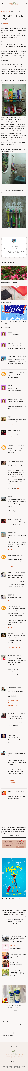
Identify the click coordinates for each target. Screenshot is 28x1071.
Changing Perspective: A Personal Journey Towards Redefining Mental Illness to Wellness (17, 973)
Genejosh (10, 791)
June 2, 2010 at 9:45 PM (17, 385)
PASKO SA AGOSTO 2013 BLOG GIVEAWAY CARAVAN (14, 1006)
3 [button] (14, 1010)
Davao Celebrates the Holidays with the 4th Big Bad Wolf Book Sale (18, 956)
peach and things (12, 705)
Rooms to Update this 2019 (8, 302)
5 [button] (16, 1010)
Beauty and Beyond (8, 1021)
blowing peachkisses (13, 703)
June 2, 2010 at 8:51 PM (17, 332)
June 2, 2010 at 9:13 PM (19, 372)
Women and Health (7, 1032)
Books (12, 935)
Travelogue (6, 1029)
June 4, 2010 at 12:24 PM (13, 737)
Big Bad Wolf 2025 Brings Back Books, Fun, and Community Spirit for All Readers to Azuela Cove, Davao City (18, 939)
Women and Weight (8, 1035)
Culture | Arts (14, 961)
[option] (14, 997)
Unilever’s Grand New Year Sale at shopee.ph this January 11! (13, 322)
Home (11, 1046)
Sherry (10, 332)
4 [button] (15, 1010)
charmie (10, 533)
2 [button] (13, 1010)
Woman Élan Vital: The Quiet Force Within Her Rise (17, 947)
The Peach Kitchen (13, 700)
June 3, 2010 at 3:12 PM (16, 519)
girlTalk (10, 437)
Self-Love (13, 945)
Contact (16, 1046)
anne (9, 606)
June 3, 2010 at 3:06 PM (19, 497)
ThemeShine (18, 1067)
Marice (10, 633)
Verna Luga (11, 356)
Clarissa (10, 497)
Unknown (11, 372)
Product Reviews (19, 1027)
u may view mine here (14, 647)
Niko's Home (11, 783)
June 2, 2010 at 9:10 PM (21, 356)
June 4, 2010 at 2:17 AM (18, 655)
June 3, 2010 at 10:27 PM (16, 606)
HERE (19, 488)
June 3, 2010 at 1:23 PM (19, 445)
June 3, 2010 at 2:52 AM (16, 417)
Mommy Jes (11, 572)
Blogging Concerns (8, 1024)
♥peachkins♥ (12, 687)
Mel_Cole (12, 735)
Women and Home (6, 11)
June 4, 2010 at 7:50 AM (20, 713)
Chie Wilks (11, 714)
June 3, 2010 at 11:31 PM (17, 633)
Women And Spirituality (17, 1029)
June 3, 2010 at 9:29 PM (20, 572)
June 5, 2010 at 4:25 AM (19, 791)
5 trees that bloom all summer (9, 282)
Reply (11, 337)
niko (9, 751)
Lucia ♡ (10, 655)
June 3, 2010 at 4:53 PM (18, 532)
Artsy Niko (11, 780)
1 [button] (12, 1010)
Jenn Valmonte (12, 461)
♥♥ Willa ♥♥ (12, 430)
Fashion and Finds (7, 1027)
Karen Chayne (12, 555)
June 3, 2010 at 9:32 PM (20, 595)
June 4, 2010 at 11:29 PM (16, 750)
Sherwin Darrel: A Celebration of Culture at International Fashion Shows (17, 964)
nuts (9, 417)
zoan (9, 519)
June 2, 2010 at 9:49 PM (17, 399)
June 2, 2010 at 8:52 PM (17, 343)
